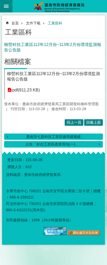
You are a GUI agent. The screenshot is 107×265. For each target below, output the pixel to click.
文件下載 (33, 23)
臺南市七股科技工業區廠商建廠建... (55, 137)
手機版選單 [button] (6, 6)
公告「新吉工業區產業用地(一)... (51, 144)
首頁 (15, 23)
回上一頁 (74, 122)
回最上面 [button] (93, 122)
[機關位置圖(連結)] (55, 234)
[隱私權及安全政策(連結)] (84, 234)
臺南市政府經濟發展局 (59, 6)
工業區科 (55, 23)
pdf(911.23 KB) (26, 90)
